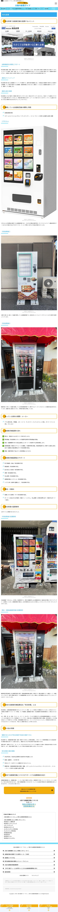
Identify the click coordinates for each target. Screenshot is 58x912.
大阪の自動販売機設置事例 (11, 865)
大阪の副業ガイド (24, 875)
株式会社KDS (7, 834)
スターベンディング (8, 825)
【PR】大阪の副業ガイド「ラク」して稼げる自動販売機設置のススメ (28, 893)
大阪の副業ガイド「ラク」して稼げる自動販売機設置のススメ (14, 0)
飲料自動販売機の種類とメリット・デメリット (16, 861)
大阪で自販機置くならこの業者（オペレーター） (15, 819)
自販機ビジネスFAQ (10, 858)
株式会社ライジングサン (9, 838)
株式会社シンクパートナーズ (10, 823)
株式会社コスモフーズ (9, 827)
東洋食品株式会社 (8, 832)
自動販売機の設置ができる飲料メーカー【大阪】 (17, 854)
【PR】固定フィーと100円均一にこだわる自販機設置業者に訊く (21, 868)
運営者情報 (7, 872)
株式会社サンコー (8, 836)
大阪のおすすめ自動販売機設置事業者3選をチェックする (28, 790)
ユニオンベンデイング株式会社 (11, 829)
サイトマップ (35, 875)
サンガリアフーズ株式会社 (10, 831)
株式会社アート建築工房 (9, 821)
